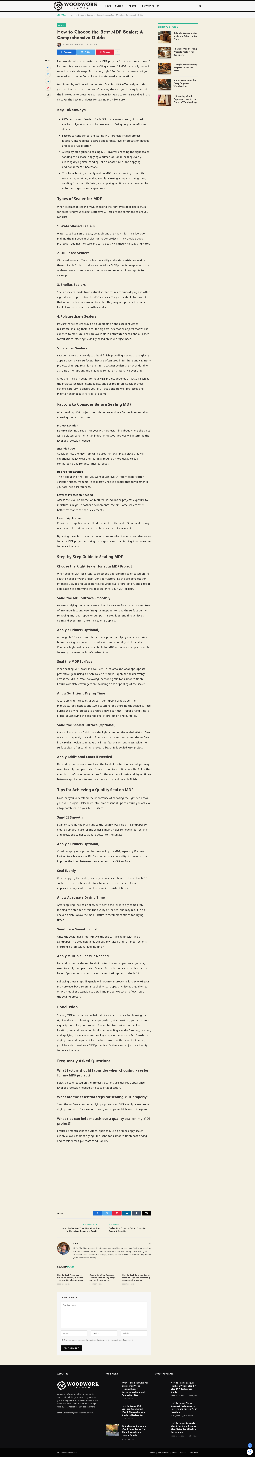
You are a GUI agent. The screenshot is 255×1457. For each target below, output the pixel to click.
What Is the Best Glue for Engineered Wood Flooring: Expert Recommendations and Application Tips (135, 1388)
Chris (67, 45)
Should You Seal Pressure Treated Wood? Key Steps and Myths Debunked (102, 1278)
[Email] (47, 94)
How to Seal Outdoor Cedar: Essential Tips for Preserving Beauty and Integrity (136, 1278)
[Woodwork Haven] (76, 6)
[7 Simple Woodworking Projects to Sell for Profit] (164, 68)
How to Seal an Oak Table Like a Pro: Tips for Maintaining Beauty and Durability (80, 1230)
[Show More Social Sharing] (117, 52)
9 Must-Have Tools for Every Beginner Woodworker (184, 83)
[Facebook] (47, 67)
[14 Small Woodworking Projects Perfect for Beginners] (164, 52)
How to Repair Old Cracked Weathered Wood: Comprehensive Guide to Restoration (133, 1411)
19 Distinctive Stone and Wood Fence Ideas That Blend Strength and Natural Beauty (134, 1431)
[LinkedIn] (47, 81)
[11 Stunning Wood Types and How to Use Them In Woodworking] (164, 100)
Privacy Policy (150, 6)
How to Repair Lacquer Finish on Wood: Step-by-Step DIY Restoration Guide (183, 1387)
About (132, 6)
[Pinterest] (47, 87)
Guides (119, 6)
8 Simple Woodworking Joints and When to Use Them (185, 36)
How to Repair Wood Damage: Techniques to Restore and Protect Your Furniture (184, 1408)
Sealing (61, 25)
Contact (183, 1452)
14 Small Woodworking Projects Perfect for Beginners (185, 51)
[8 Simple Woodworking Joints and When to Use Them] (164, 37)
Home (108, 6)
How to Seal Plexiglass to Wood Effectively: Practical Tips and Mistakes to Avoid (70, 1278)
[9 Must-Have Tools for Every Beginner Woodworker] (164, 84)
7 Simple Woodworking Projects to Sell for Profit (185, 67)
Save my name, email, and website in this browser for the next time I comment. (98, 1340)
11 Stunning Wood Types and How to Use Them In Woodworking (185, 99)
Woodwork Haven (70, 1452)
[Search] (200, 6)
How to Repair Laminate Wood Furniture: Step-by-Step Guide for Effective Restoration (184, 1428)
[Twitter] (47, 74)
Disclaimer (194, 1452)
